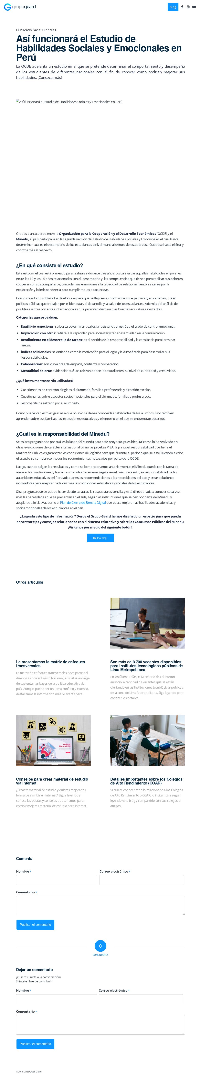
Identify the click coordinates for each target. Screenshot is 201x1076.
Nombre (23, 871)
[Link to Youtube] (194, 7)
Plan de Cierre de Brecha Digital (83, 502)
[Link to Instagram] (188, 7)
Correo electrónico (115, 871)
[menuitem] (173, 7)
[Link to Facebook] (182, 7)
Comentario (26, 892)
